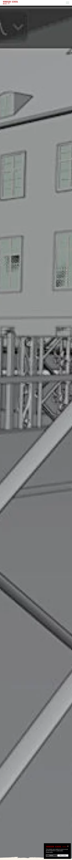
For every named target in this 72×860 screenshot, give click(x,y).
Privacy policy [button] (49, 852)
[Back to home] (10, 3)
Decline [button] (51, 855)
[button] (67, 3)
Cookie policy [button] (59, 850)
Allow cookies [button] (62, 855)
